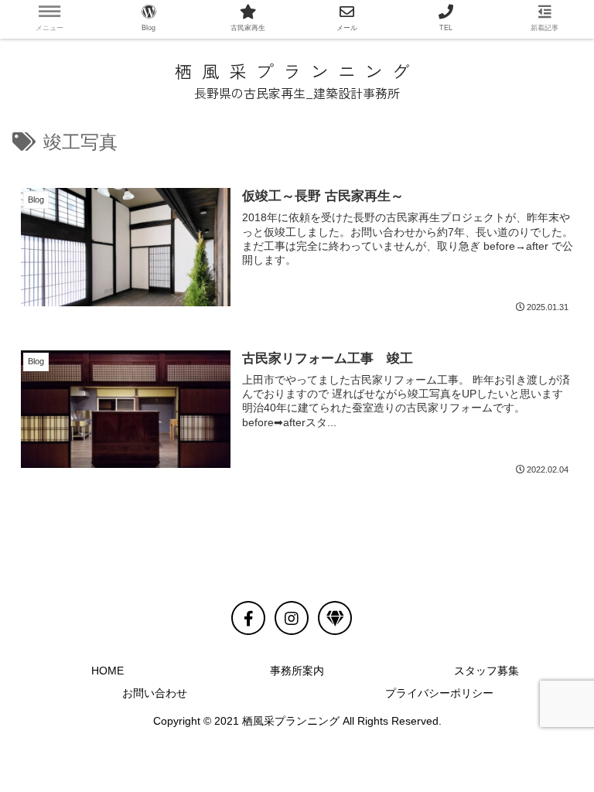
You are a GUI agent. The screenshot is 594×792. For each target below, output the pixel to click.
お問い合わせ (154, 693)
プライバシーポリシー (439, 693)
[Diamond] (335, 618)
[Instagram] (292, 618)
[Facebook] (248, 618)
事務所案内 (297, 670)
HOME (107, 670)
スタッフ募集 (486, 670)
